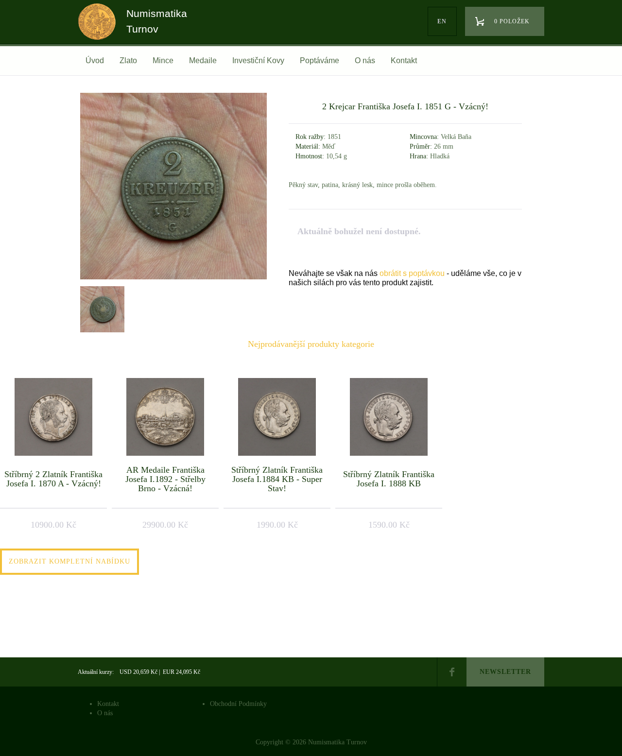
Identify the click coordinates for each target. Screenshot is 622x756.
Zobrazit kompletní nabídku (69, 561)
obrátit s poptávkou (412, 273)
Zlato (128, 60)
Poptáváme (319, 60)
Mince (163, 60)
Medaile (203, 60)
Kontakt (404, 60)
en (442, 21)
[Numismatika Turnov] (100, 30)
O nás (365, 60)
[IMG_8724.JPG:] (173, 279)
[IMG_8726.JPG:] (101, 308)
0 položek (512, 21)
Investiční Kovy (258, 60)
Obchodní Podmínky (238, 703)
